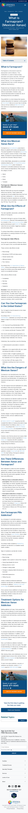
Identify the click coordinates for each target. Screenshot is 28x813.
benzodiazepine (13, 148)
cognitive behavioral (6, 648)
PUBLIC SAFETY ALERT (8, 421)
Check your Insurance (14, 710)
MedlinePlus (20, 543)
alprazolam (24, 151)
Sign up (14, 753)
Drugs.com (17, 503)
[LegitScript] (14, 795)
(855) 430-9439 (19, 105)
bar (13, 196)
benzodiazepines (5, 220)
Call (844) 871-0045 (22, 1)
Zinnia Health (5, 103)
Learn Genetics (15, 534)
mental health (4, 639)
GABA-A (17, 224)
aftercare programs (10, 658)
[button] (14, 60)
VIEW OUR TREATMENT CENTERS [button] (14, 133)
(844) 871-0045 (14, 791)
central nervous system (17, 222)
